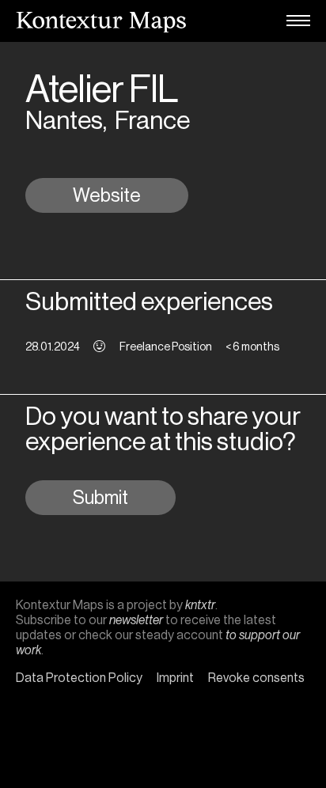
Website (107, 195)
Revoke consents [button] (256, 677)
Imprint (175, 677)
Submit (100, 498)
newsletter (136, 619)
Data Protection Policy (79, 677)
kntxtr (200, 604)
